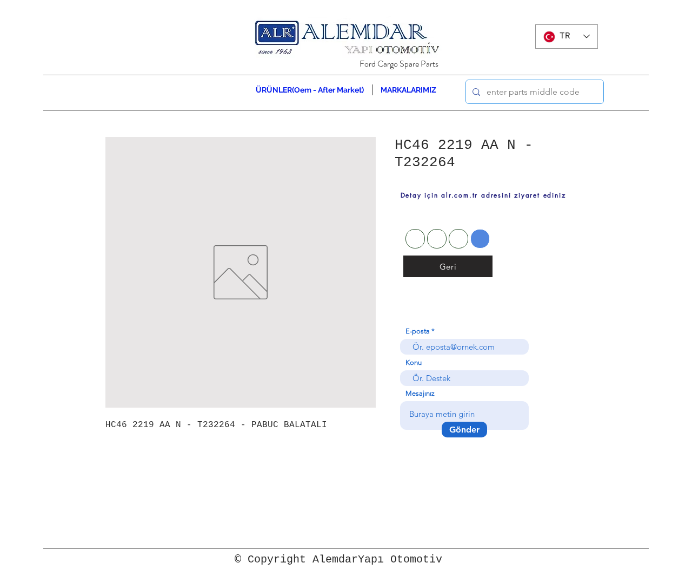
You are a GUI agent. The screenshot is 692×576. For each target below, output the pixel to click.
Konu (413, 362)
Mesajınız (420, 393)
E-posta (417, 331)
